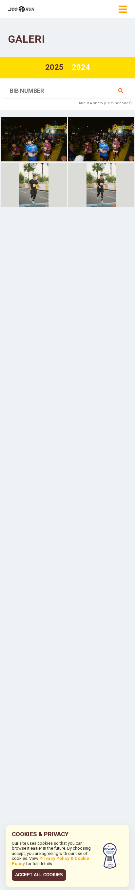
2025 (54, 67)
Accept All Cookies (39, 874)
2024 (81, 67)
